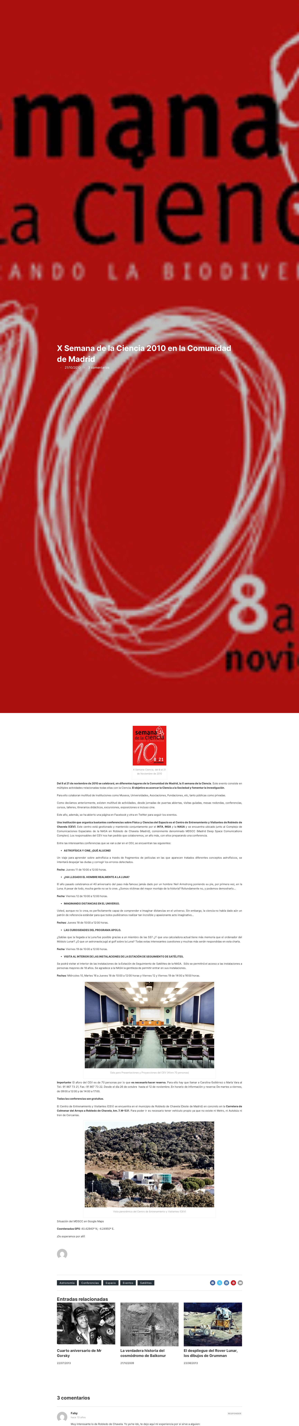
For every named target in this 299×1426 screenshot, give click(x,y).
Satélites (146, 1283)
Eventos (128, 1283)
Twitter (142, 814)
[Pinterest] (233, 1282)
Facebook (120, 814)
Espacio (111, 1283)
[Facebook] (212, 1282)
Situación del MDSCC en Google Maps (80, 1221)
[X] (219, 1282)
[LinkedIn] (226, 1282)
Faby (74, 1413)
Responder (234, 1413)
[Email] (240, 1282)
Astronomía (67, 1283)
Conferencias (90, 1283)
